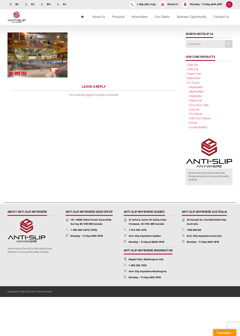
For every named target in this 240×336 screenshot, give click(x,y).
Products (118, 17)
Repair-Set (196, 100)
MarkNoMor (197, 91)
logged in (89, 94)
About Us (98, 17)
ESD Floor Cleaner (200, 118)
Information (140, 17)
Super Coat (194, 73)
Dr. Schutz (194, 82)
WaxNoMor (196, 87)
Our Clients (162, 17)
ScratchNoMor (198, 127)
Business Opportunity (192, 17)
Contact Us (221, 17)
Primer (193, 122)
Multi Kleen (194, 78)
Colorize (194, 109)
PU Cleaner (196, 113)
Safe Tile (193, 64)
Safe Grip (193, 69)
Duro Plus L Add (199, 105)
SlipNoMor (196, 96)
